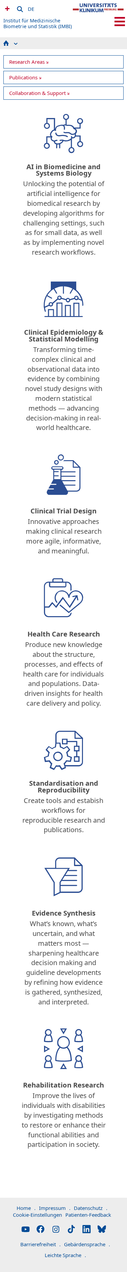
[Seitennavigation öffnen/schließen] (119, 21)
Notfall (6, 8)
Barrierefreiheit (40, 1244)
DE (31, 7)
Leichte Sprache (65, 1255)
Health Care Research (63, 634)
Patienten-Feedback (88, 1214)
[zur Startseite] (98, 13)
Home (26, 1208)
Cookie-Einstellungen (37, 1214)
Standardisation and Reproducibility (63, 786)
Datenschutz (90, 1208)
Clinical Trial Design (63, 511)
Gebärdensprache (87, 1244)
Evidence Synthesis (64, 913)
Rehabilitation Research (63, 1085)
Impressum (54, 1208)
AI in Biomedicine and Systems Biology (63, 169)
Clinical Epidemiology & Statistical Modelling (63, 335)
